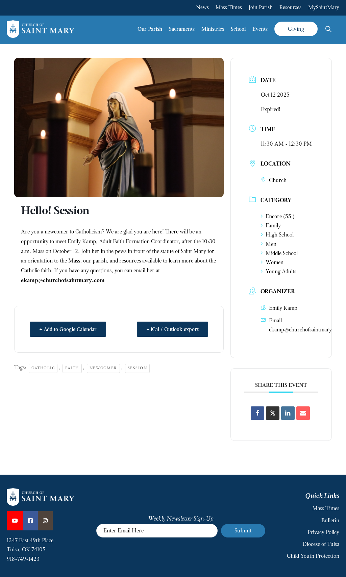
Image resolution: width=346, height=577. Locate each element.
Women (274, 262)
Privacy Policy (323, 532)
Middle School (282, 253)
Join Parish (261, 7)
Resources (290, 7)
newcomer (103, 368)
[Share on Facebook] (257, 413)
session (137, 368)
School (238, 28)
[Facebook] (30, 520)
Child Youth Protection (313, 555)
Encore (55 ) (280, 216)
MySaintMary (323, 7)
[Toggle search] (328, 29)
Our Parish (150, 28)
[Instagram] (45, 520)
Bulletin (330, 520)
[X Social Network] (272, 413)
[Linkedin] (288, 413)
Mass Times (229, 7)
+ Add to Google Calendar (68, 329)
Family (273, 225)
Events (260, 28)
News (202, 7)
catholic (43, 368)
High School (280, 234)
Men (271, 244)
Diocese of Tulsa (320, 544)
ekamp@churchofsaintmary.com (306, 329)
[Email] (303, 413)
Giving (296, 28)
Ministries (212, 28)
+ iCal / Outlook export (172, 329)
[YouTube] (15, 520)
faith (72, 368)
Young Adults (281, 271)
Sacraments (182, 28)
